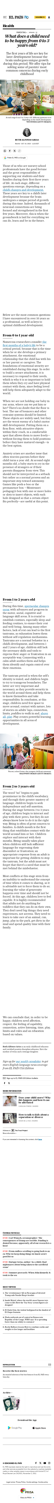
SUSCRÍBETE (40, 17)
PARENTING (21, 32)
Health (8, 26)
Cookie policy (43, 1482)
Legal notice (10, 1482)
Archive (7, 1393)
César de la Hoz (25, 1121)
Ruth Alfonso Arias (27, 140)
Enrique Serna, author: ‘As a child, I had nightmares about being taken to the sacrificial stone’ (25, 1264)
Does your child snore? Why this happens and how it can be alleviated (35, 1100)
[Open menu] (5, 17)
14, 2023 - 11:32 (30, 144)
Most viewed (9, 1287)
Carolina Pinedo (25, 1106)
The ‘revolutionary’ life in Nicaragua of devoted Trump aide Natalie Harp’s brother (25, 1294)
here (40, 1139)
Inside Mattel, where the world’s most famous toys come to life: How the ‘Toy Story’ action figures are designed (26, 1302)
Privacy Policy (21, 1482)
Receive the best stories (15, 1371)
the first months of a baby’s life (25, 343)
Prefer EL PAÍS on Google (16, 158)
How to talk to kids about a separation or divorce (34, 1116)
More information (9, 1133)
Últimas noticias (11, 1233)
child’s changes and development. (23, 189)
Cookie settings (31, 1482)
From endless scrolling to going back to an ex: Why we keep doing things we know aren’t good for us (26, 1254)
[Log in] (49, 17)
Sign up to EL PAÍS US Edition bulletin (22, 1078)
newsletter (9, 1365)
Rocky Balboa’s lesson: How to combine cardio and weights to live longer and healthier (26, 1328)
